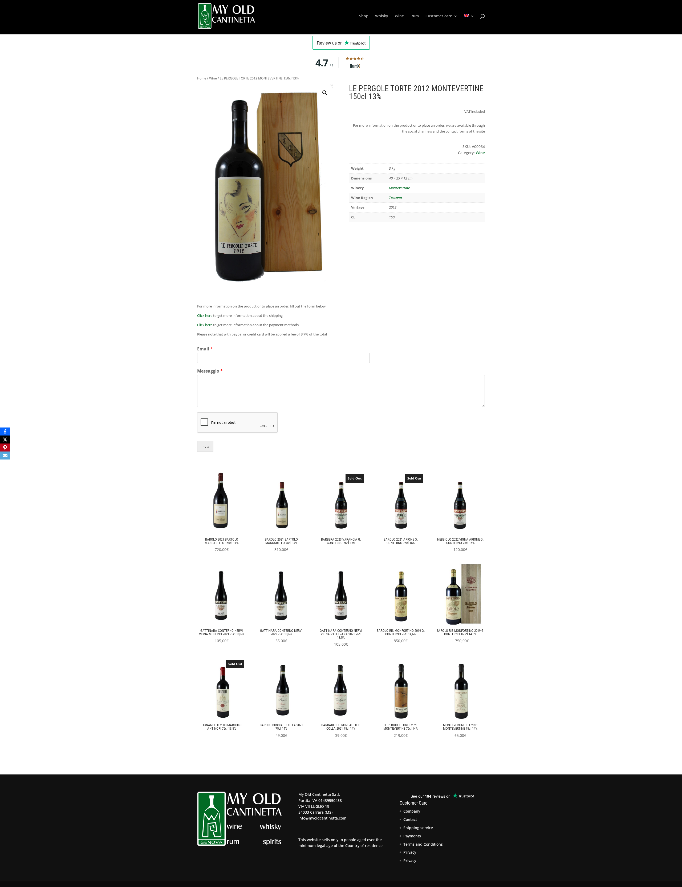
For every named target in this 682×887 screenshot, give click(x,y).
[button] (325, 93)
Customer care (438, 16)
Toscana (395, 197)
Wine (399, 16)
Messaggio (210, 371)
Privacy (409, 852)
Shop (363, 16)
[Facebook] (5, 431)
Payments (412, 835)
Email (205, 349)
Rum (415, 16)
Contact (410, 819)
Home (201, 78)
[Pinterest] (5, 448)
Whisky (381, 16)
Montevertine (399, 187)
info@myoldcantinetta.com (322, 818)
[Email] (5, 456)
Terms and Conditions (423, 844)
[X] (5, 439)
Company (411, 811)
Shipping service (418, 827)
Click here (204, 315)
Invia (205, 446)
